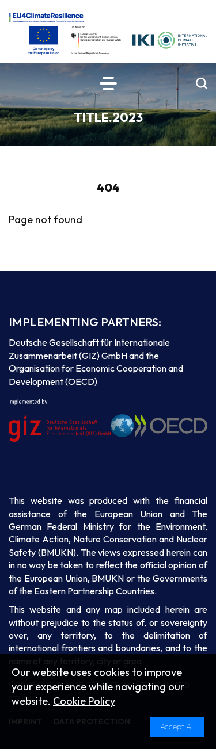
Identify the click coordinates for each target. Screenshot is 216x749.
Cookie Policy (84, 701)
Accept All (177, 726)
